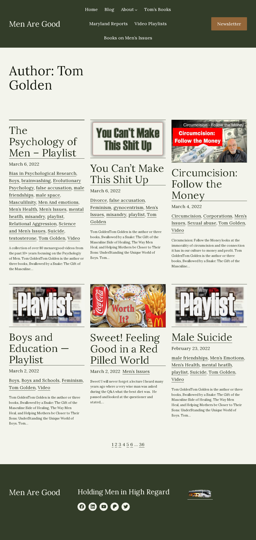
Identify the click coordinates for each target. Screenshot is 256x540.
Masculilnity (22, 202)
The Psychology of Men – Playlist (43, 142)
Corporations (217, 216)
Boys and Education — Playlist (39, 348)
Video (74, 238)
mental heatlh (217, 365)
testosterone (22, 238)
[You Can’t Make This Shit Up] (128, 139)
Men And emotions (58, 202)
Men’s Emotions (227, 358)
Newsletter (229, 24)
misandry (35, 216)
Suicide (56, 231)
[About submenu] (136, 9)
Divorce (98, 200)
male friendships (190, 358)
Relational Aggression (32, 223)
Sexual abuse (202, 223)
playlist (55, 216)
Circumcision (186, 216)
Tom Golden (52, 238)
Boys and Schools (41, 380)
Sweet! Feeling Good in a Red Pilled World (125, 349)
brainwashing (36, 180)
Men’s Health (23, 209)
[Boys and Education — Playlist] (46, 305)
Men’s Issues (52, 209)
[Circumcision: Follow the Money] (209, 141)
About (127, 9)
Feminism (100, 207)
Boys (14, 180)
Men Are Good (34, 24)
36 (141, 444)
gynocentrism (129, 207)
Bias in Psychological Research (42, 173)
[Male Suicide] (209, 305)
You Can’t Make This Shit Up (127, 174)
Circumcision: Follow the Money (205, 184)
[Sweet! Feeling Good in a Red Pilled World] (128, 305)
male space (48, 195)
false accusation (54, 188)
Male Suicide (202, 337)
